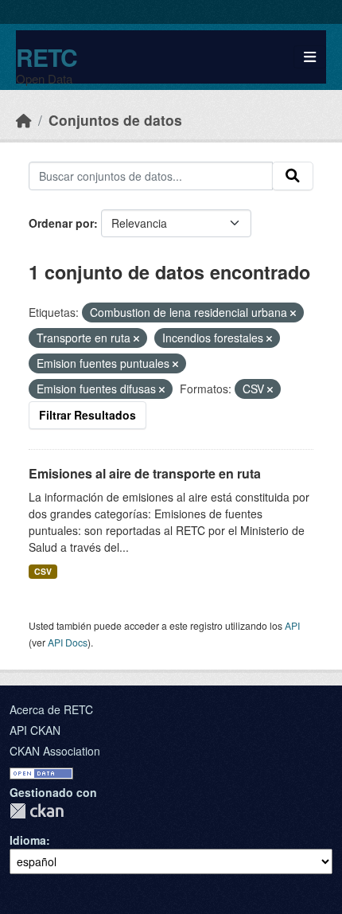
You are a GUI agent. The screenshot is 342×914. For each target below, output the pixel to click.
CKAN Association (55, 751)
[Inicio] (24, 120)
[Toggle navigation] (309, 56)
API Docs (67, 642)
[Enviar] (292, 176)
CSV (43, 571)
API (292, 625)
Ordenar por (61, 223)
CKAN (37, 811)
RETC (46, 57)
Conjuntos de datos (115, 120)
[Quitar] (293, 313)
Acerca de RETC (51, 709)
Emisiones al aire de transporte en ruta (145, 473)
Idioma (28, 840)
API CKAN (35, 730)
